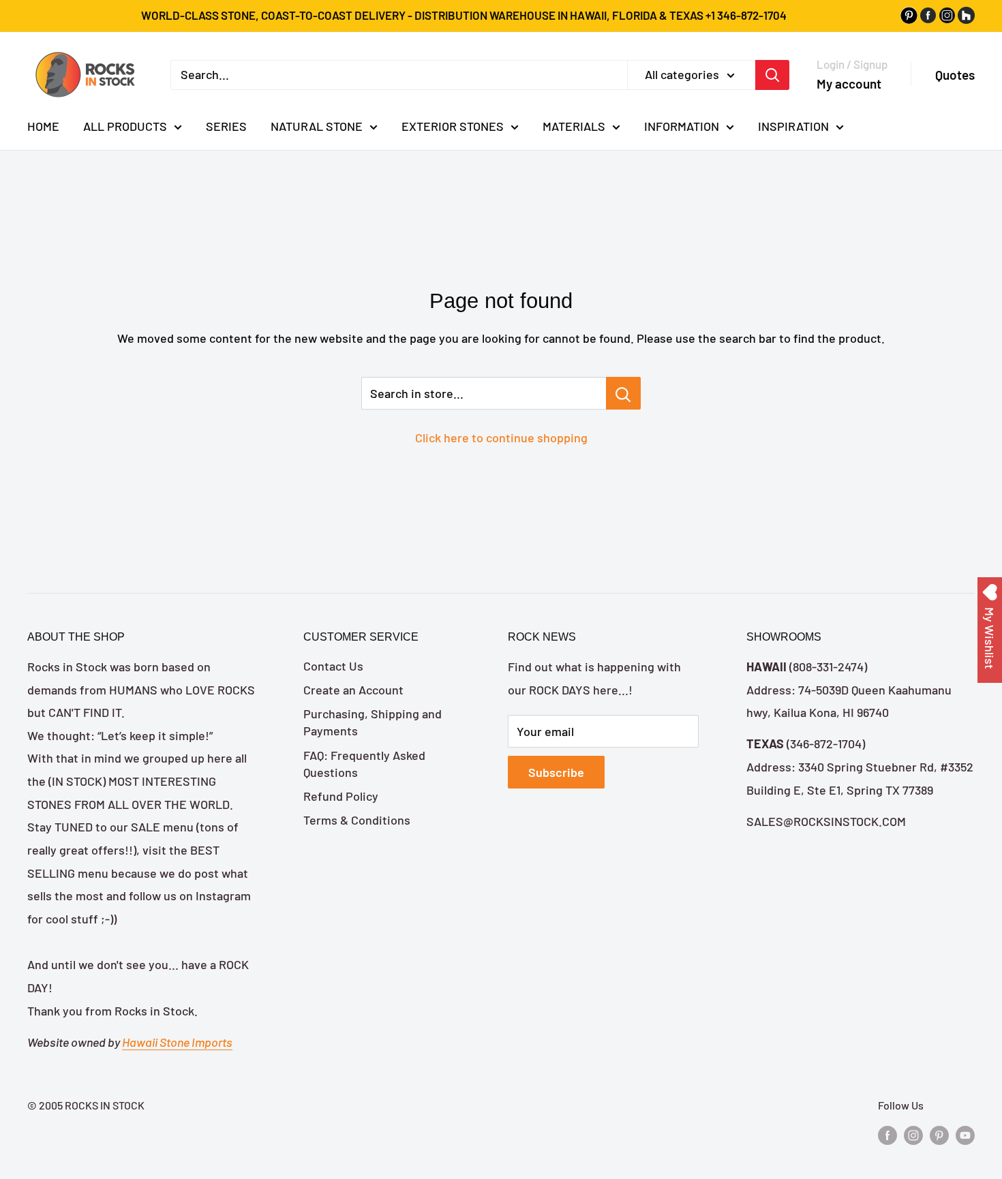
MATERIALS (574, 126)
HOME (43, 126)
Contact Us (333, 665)
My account (849, 83)
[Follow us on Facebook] (887, 1134)
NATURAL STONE (317, 126)
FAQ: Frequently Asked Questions (364, 764)
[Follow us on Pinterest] (939, 1134)
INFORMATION (681, 126)
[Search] (772, 74)
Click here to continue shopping (501, 437)
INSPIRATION (793, 126)
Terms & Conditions (356, 819)
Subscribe (556, 772)
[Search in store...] (623, 393)
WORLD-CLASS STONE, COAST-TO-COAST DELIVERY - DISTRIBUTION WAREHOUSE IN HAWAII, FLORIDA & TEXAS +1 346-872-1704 (464, 15)
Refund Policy (340, 795)
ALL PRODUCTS (125, 126)
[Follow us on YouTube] (965, 1134)
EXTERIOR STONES (452, 126)
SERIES (226, 126)
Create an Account (353, 689)
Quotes (955, 74)
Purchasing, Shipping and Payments (372, 722)
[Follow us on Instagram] (913, 1134)
